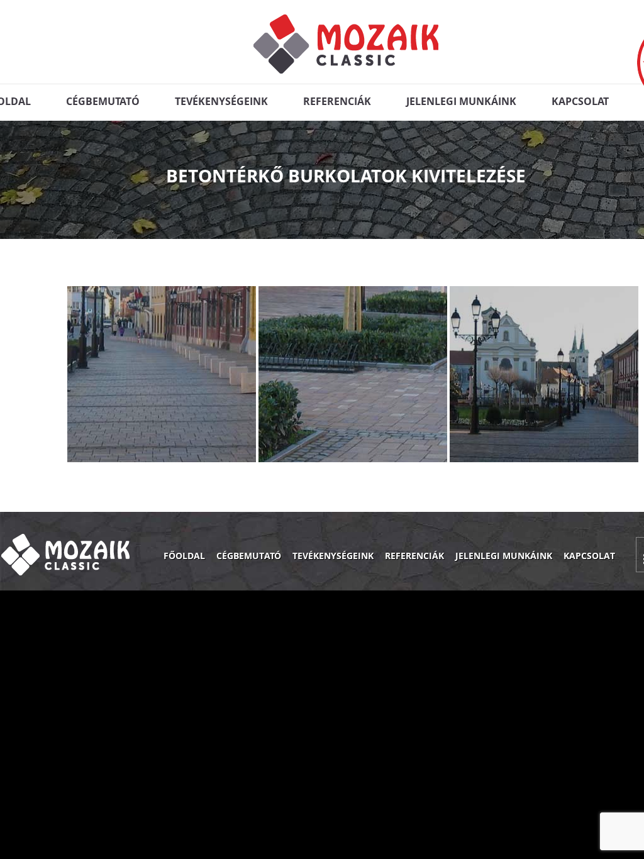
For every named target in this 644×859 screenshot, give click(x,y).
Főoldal (184, 556)
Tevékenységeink (221, 101)
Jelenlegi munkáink (461, 101)
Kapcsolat (580, 101)
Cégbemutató (103, 101)
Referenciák (337, 101)
